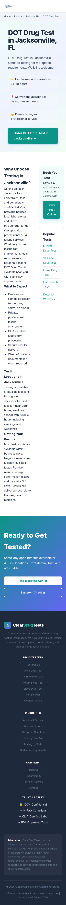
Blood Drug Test (33, 688)
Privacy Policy (33, 775)
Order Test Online (51, 209)
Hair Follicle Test (33, 676)
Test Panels (33, 664)
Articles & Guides (33, 720)
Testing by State (33, 744)
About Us (33, 769)
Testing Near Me (33, 738)
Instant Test (33, 694)
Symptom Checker (33, 592)
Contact (33, 787)
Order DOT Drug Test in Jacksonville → (31, 135)
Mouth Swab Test (33, 682)
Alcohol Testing (33, 700)
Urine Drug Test (33, 670)
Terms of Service (33, 781)
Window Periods (33, 726)
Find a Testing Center (33, 580)
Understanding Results (33, 750)
